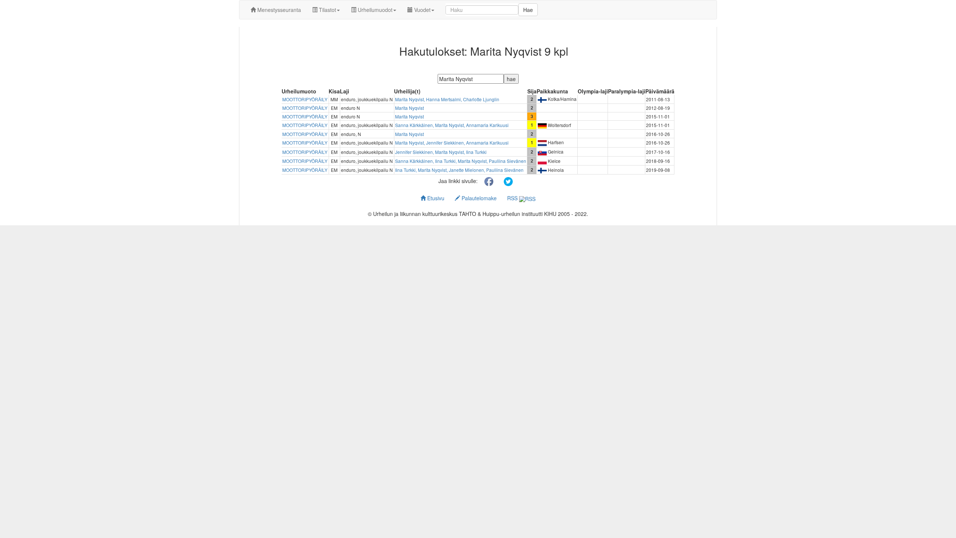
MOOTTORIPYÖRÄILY (305, 99)
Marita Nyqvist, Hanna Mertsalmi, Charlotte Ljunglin (447, 99)
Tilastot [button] (326, 9)
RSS (513, 198)
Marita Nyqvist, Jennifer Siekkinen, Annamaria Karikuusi (452, 142)
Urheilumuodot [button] (374, 9)
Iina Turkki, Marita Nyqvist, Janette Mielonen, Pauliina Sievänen (459, 170)
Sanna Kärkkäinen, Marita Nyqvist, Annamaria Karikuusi (452, 125)
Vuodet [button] (422, 9)
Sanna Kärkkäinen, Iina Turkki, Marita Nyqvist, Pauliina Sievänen (460, 161)
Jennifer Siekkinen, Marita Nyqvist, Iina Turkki (441, 152)
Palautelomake (478, 198)
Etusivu (435, 198)
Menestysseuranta (278, 9)
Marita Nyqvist (409, 108)
